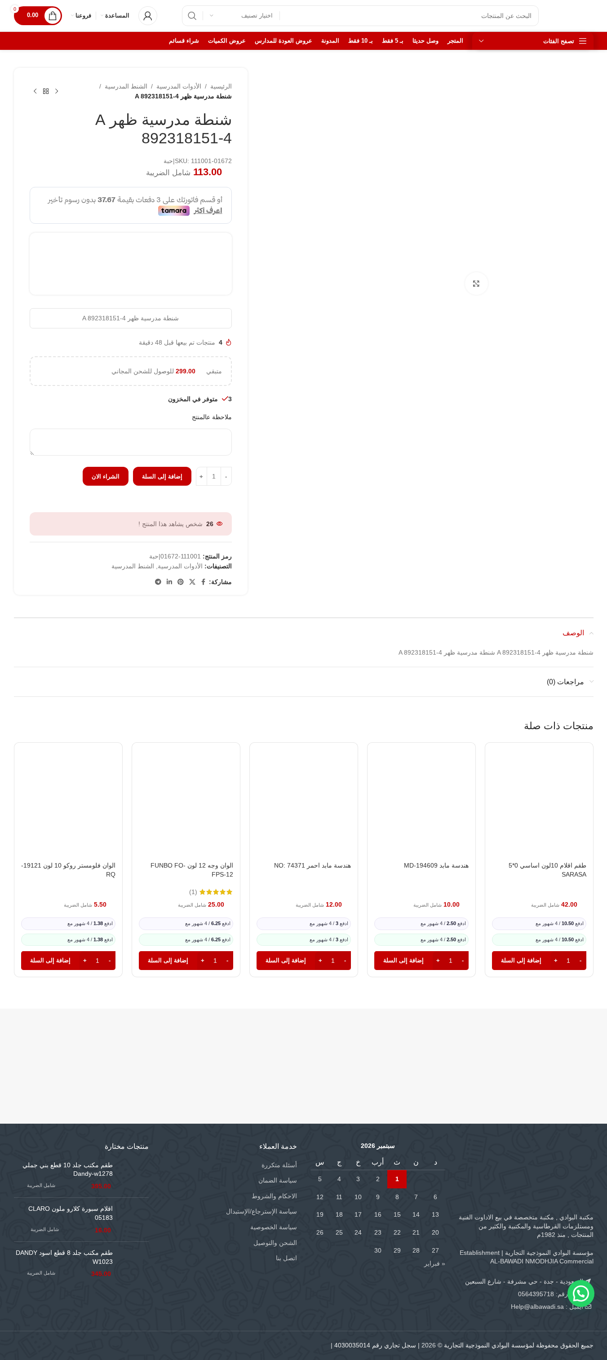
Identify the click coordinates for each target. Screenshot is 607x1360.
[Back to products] (45, 91)
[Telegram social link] (158, 582)
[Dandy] (545, 1046)
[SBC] (448, 1046)
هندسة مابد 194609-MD (436, 865)
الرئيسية (221, 86)
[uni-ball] (159, 1046)
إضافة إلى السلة (162, 476)
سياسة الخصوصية (273, 1227)
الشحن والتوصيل (275, 1242)
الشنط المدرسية (126, 86)
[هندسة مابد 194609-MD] (421, 810)
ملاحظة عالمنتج (212, 417)
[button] (539, 960)
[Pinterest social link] (180, 582)
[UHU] (62, 1046)
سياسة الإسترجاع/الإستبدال (261, 1211)
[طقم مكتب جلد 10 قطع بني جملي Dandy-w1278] (134, 1176)
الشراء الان (106, 476)
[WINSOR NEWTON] (255, 1046)
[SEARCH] (192, 15)
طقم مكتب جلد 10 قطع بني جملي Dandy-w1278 (67, 1169)
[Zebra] (352, 1046)
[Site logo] (575, 15)
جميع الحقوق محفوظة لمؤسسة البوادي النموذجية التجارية (519, 1345)
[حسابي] (148, 16)
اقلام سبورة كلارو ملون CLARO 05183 (70, 1213)
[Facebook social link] (203, 582)
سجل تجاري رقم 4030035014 (375, 1345)
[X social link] (192, 582)
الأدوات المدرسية (178, 86)
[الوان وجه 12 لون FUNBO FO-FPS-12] (186, 810)
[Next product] (35, 91)
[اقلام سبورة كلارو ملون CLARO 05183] (134, 1220)
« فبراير (434, 1263)
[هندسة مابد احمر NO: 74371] (304, 810)
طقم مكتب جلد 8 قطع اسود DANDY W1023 (64, 1257)
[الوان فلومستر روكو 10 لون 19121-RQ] (68, 810)
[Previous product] (56, 91)
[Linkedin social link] (169, 582)
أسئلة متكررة (279, 1165)
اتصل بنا (286, 1258)
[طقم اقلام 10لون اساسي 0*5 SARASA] (539, 810)
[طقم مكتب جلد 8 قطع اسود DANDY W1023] (134, 1264)
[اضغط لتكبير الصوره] (476, 283)
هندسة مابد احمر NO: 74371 (312, 865)
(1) (193, 892)
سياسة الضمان (277, 1180)
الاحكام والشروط (274, 1196)
